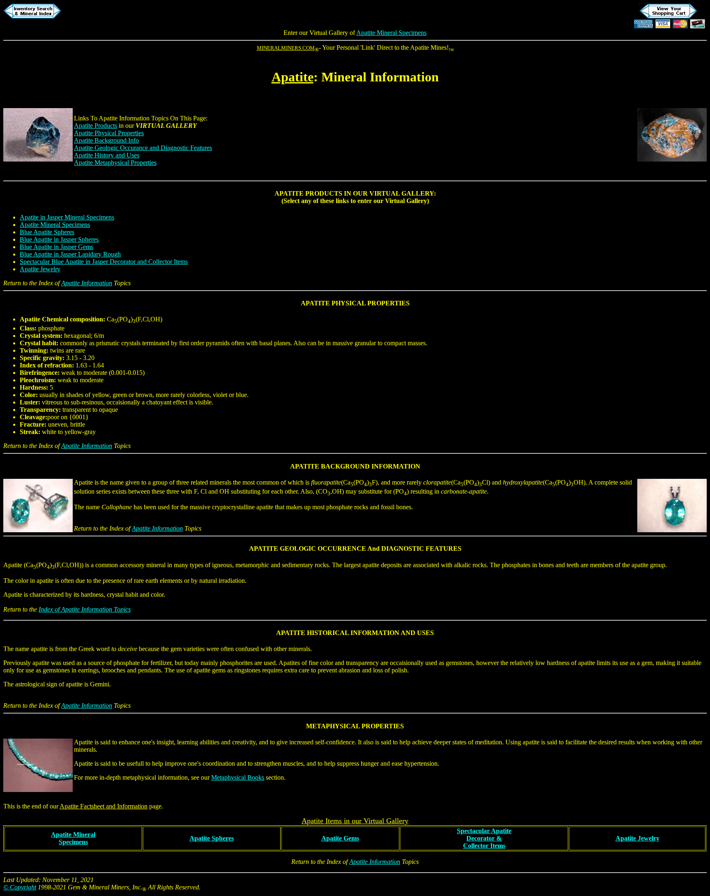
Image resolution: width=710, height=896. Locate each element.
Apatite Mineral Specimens (391, 32)
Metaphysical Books (237, 777)
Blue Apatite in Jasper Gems (56, 246)
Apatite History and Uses (106, 155)
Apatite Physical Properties (109, 132)
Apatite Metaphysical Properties (115, 162)
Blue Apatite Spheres (47, 232)
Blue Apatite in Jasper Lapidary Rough (70, 254)
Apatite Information (86, 282)
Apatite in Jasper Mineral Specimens (67, 217)
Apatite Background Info (106, 140)
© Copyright (19, 887)
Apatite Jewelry (40, 269)
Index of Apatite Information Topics (85, 609)
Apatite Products (95, 125)
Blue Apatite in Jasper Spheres (59, 239)
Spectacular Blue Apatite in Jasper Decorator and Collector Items (104, 261)
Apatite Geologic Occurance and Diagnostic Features (143, 147)
